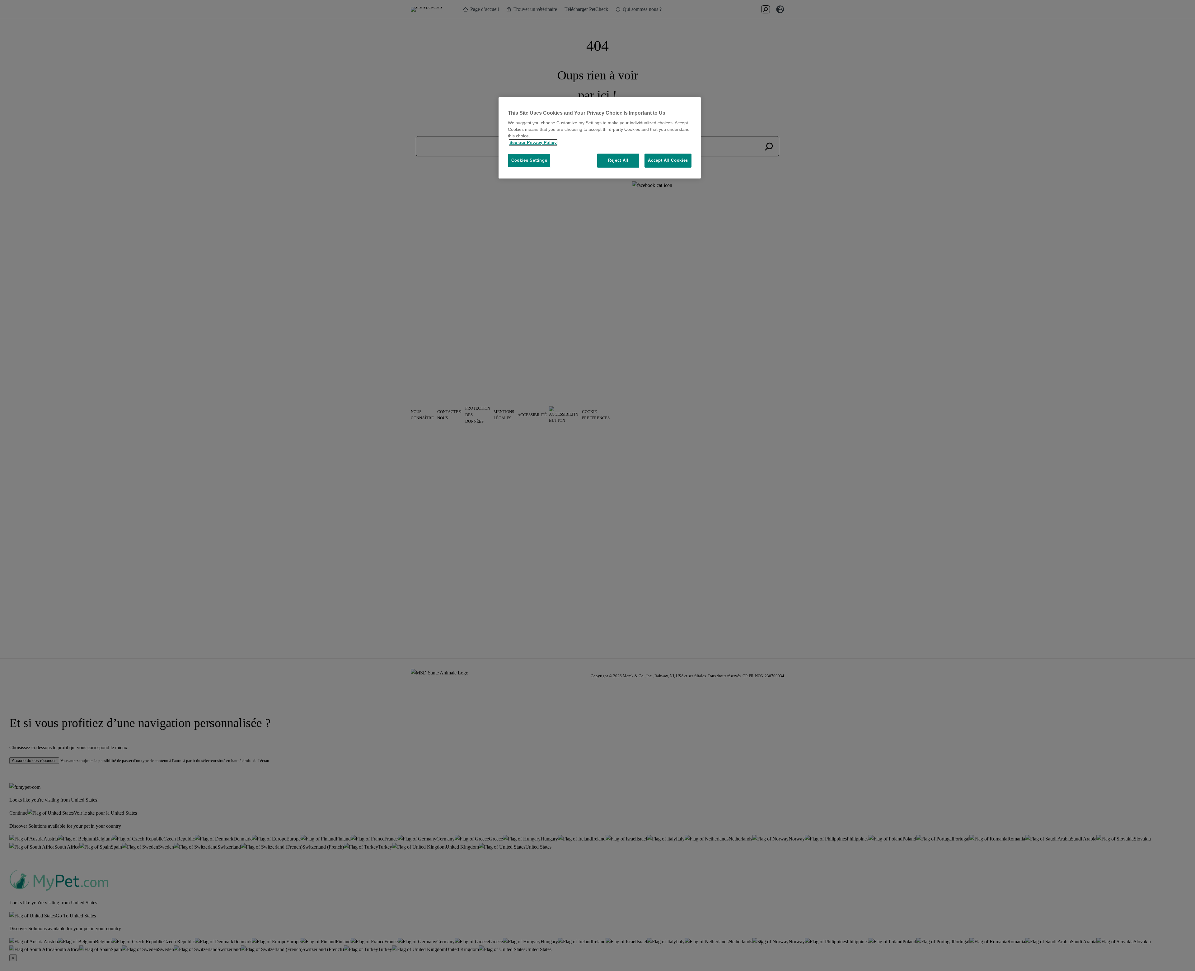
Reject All (618, 160)
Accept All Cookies (668, 160)
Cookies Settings (529, 160)
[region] (600, 137)
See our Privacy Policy (533, 142)
